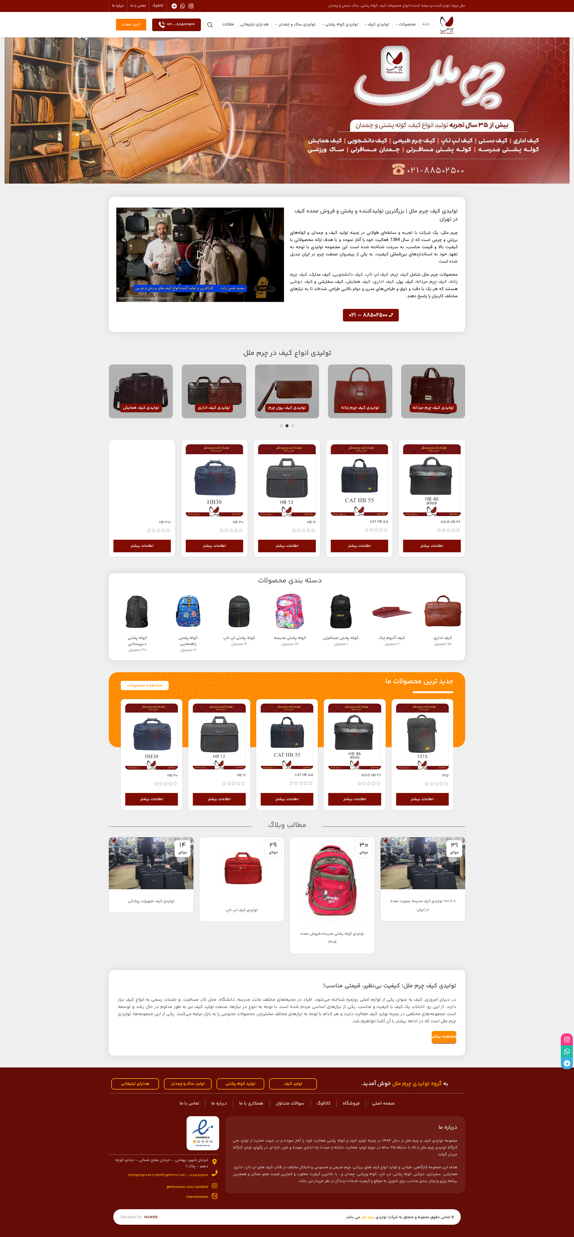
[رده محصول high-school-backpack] (137, 623)
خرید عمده (131, 24)
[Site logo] (447, 24)
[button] (200, 255)
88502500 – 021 (181, 25)
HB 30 (238, 522)
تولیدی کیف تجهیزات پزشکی (151, 901)
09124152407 (166, 1175)
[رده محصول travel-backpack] (341, 620)
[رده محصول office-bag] (443, 620)
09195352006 (140, 1175)
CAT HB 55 (379, 522)
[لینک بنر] (433, 391)
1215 (445, 776)
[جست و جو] (210, 25)
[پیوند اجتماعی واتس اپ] (182, 5)
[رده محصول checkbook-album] (392, 620)
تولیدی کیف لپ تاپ (242, 910)
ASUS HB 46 (451, 522)
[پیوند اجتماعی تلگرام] (174, 5)
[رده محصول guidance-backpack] (188, 623)
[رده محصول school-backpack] (290, 620)
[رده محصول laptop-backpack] (239, 620)
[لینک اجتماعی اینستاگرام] (191, 5)
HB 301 (165, 522)
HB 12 (311, 522)
